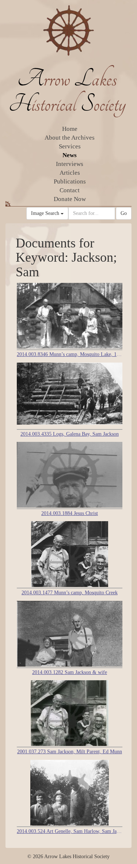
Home (69, 128)
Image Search (46, 213)
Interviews (69, 163)
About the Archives (70, 137)
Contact (70, 190)
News (69, 155)
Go (124, 213)
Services (70, 146)
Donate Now (70, 199)
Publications (70, 181)
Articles (70, 172)
